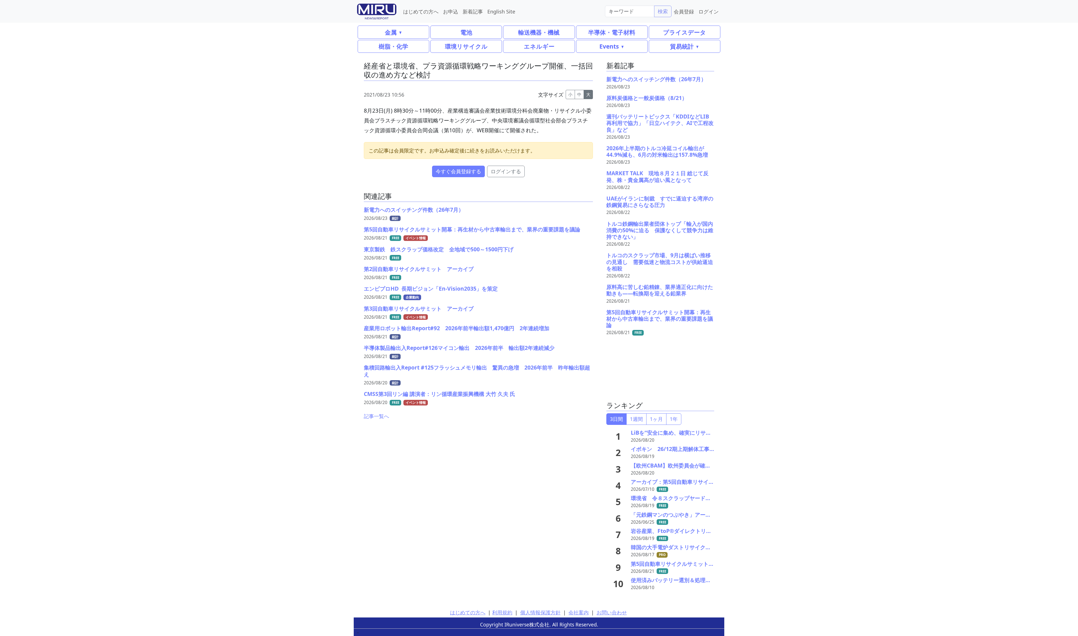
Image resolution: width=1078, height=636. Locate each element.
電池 (466, 32)
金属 (391, 32)
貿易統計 (682, 46)
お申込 (450, 11)
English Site (501, 11)
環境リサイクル (466, 46)
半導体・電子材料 (611, 32)
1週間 (636, 419)
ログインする (506, 171)
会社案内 (578, 612)
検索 (663, 11)
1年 (674, 419)
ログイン (708, 11)
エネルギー (539, 46)
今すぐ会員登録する (458, 171)
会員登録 (684, 11)
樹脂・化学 (393, 46)
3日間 (616, 419)
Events (609, 46)
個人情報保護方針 (540, 612)
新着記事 (473, 11)
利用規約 (502, 612)
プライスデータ (684, 32)
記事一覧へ (376, 416)
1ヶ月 (656, 419)
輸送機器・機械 (538, 32)
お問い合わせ (612, 612)
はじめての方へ (420, 11)
